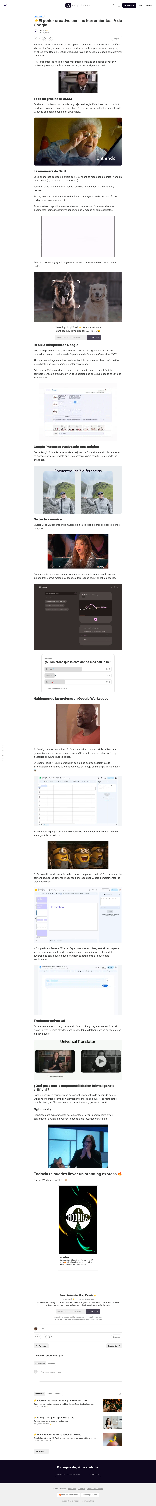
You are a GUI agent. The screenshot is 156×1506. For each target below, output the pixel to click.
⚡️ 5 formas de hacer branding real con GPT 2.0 (60, 1400)
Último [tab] (49, 1394)
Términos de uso (78, 1317)
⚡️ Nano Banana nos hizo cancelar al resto (57, 1434)
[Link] (30, 99)
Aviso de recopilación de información (69, 1319)
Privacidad (72, 1489)
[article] (78, 1405)
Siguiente (112, 1346)
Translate (39, 16)
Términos (81, 1489)
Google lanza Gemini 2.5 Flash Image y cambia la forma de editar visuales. (65, 1438)
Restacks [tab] (51, 1363)
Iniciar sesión (145, 5)
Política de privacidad (94, 1319)
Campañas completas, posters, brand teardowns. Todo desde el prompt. (64, 1404)
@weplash (64, 1257)
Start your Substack (69, 1495)
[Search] (113, 5)
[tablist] (45, 1363)
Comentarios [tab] (40, 1363)
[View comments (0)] (44, 38)
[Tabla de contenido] (2, 753)
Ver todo (40, 1451)
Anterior (43, 1346)
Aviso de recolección (95, 1489)
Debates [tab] (58, 1394)
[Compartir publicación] (119, 5)
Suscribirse (129, 5)
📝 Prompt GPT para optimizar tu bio (54, 1417)
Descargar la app (90, 1495)
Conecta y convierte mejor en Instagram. (51, 1421)
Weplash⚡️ (43, 30)
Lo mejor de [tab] (39, 1394)
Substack (65, 1501)
